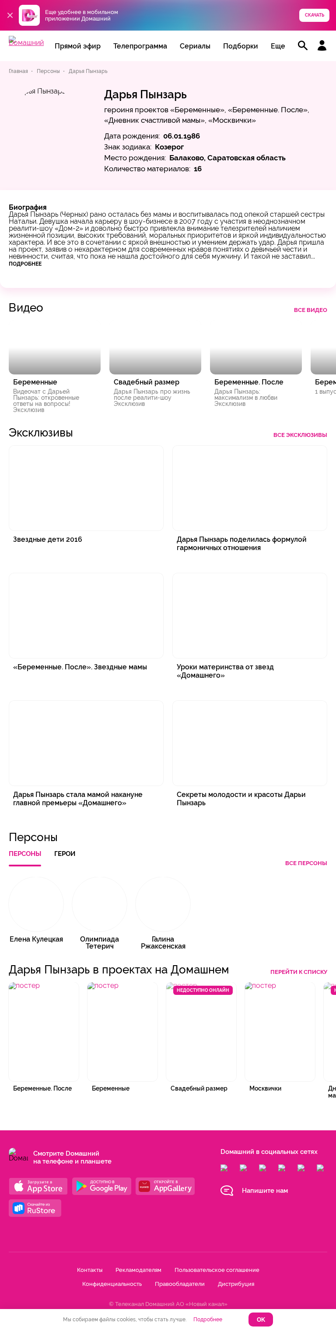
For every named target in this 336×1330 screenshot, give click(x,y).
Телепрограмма (140, 46)
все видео (310, 310)
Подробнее (25, 264)
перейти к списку (298, 972)
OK (261, 1319)
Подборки (240, 46)
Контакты (89, 1270)
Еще (278, 46)
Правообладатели (180, 1284)
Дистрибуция (236, 1284)
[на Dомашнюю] (26, 42)
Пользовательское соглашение (217, 1270)
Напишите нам (265, 1191)
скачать (314, 15)
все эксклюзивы (300, 435)
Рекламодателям (138, 1270)
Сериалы (195, 46)
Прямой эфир (78, 46)
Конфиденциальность (112, 1284)
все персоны (306, 863)
